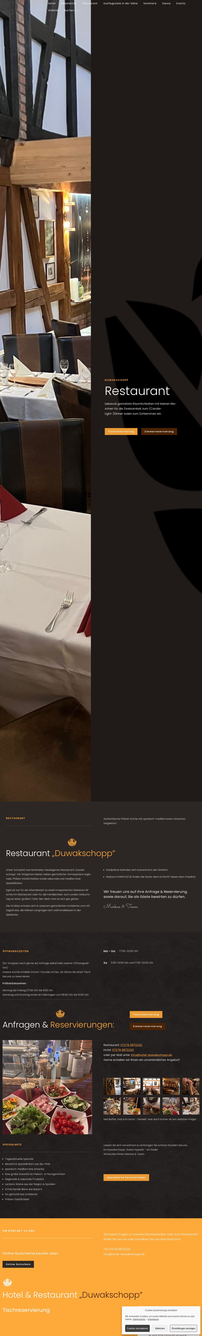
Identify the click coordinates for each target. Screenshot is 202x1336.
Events (181, 3)
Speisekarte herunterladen (126, 1177)
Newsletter (69, 3)
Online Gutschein (18, 1264)
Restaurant (90, 3)
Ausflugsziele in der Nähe (120, 3)
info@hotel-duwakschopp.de (151, 1055)
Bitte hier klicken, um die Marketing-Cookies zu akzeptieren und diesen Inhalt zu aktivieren (58, 1320)
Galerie (53, 10)
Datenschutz (139, 1319)
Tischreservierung (121, 431)
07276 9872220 (131, 1045)
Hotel (52, 3)
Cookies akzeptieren (137, 1328)
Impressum (153, 1319)
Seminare (150, 3)
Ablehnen (160, 1328)
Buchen (69, 10)
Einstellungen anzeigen (183, 1328)
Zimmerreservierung (159, 431)
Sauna (166, 3)
